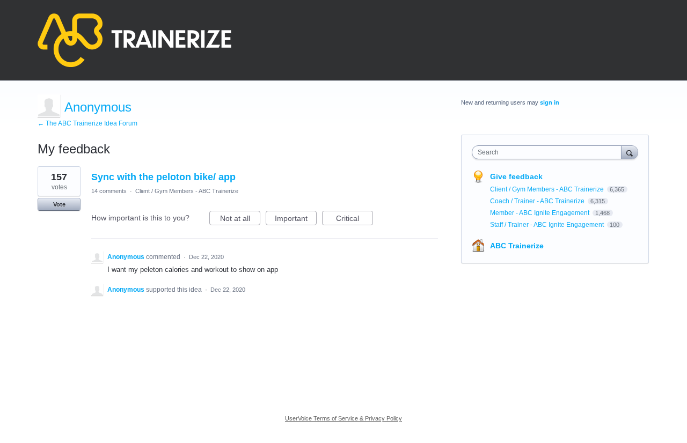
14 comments (109, 191)
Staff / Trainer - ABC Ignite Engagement (547, 224)
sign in (549, 102)
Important (296, 219)
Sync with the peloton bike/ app (163, 177)
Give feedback (516, 176)
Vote (59, 204)
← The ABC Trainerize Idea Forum (87, 123)
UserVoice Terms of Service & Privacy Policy (343, 418)
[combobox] (549, 152)
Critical (354, 219)
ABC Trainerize (517, 245)
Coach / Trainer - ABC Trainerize (538, 201)
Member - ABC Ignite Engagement (540, 213)
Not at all (240, 219)
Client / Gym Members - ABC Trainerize (186, 191)
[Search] (629, 152)
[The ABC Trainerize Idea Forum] (134, 40)
